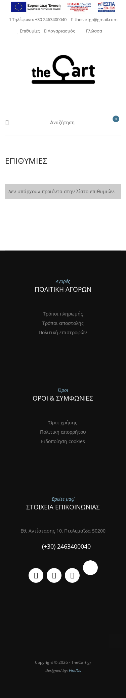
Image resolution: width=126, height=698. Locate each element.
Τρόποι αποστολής (63, 323)
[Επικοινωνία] (36, 575)
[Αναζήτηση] (91, 122)
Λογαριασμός (61, 31)
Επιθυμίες (29, 31)
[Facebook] (54, 575)
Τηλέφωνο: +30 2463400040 (39, 19)
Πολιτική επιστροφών (63, 332)
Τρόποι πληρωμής (63, 313)
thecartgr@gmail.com (96, 19)
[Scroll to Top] (116, 641)
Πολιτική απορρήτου (63, 432)
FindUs (75, 670)
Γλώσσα (94, 31)
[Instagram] (72, 575)
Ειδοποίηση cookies (63, 441)
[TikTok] (90, 567)
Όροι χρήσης (62, 422)
